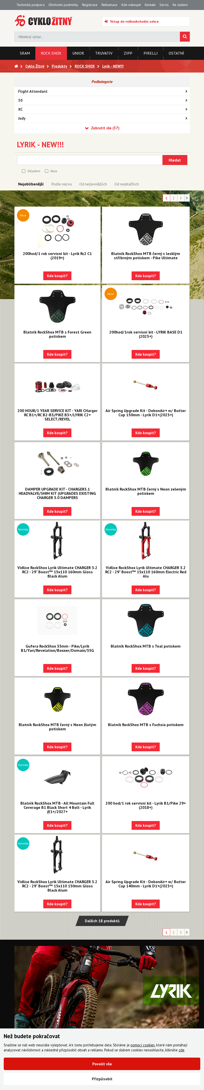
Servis (164, 4)
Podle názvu (61, 183)
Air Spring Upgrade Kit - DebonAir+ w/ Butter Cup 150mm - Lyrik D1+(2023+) (145, 412)
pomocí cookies (143, 1045)
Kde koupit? (57, 275)
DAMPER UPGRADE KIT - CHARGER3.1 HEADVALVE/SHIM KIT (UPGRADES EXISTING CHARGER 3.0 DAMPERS (57, 493)
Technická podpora (30, 4)
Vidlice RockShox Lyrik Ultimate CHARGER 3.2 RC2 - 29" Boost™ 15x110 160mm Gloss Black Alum (57, 572)
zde (181, 1050)
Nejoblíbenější (31, 183)
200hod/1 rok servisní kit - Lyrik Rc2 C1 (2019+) (57, 255)
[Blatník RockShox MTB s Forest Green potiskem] (57, 306)
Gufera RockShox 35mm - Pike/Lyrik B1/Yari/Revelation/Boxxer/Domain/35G (57, 648)
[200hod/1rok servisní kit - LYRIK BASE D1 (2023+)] (146, 306)
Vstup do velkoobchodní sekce (134, 21)
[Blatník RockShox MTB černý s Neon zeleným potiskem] (146, 463)
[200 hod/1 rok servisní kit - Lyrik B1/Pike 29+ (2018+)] (146, 777)
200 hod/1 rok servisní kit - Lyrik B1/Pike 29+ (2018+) (145, 805)
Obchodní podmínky (63, 4)
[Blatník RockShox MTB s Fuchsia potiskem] (146, 699)
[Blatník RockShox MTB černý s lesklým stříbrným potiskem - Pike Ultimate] (146, 228)
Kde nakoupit (131, 4)
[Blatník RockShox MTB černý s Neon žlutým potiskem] (57, 699)
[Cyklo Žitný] (43, 21)
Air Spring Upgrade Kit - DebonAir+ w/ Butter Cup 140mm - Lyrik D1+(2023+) (145, 883)
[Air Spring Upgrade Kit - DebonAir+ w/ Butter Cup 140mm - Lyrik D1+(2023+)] (146, 856)
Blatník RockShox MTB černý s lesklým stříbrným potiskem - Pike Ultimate (145, 255)
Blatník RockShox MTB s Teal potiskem (146, 646)
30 (20, 100)
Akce (53, 171)
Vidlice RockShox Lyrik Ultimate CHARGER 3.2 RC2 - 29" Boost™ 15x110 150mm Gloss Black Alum (57, 886)
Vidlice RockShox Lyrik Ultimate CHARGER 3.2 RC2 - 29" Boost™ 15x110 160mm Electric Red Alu (145, 572)
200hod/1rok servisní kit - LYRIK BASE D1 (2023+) (145, 334)
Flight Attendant (33, 91)
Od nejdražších (126, 183)
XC (20, 109)
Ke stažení (180, 4)
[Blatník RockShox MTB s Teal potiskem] (146, 620)
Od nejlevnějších (93, 183)
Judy (21, 118)
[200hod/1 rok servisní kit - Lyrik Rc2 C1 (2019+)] (57, 228)
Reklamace (109, 4)
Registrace (90, 4)
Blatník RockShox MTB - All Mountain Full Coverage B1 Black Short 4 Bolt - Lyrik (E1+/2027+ (57, 807)
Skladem (33, 171)
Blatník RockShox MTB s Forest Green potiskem (57, 334)
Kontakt (150, 4)
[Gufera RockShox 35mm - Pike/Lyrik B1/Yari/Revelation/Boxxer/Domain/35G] (57, 620)
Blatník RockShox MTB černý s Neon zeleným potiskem (145, 491)
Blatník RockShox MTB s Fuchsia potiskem (146, 724)
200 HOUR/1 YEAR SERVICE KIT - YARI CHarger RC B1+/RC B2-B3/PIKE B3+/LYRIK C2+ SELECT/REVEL (57, 414)
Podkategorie (102, 81)
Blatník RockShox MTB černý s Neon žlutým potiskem (57, 726)
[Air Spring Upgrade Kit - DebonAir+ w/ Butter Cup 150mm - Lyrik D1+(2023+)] (146, 385)
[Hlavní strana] (16, 66)
